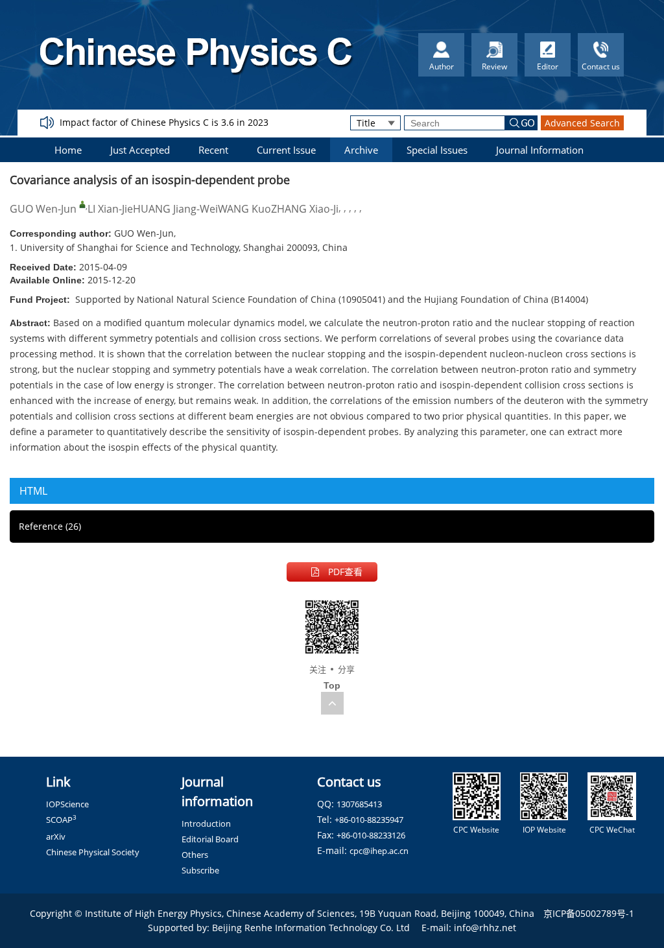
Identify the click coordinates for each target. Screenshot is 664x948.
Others (195, 854)
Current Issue (286, 149)
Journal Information (540, 149)
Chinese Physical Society (92, 852)
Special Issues (437, 149)
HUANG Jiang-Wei (175, 209)
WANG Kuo (244, 209)
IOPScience (67, 804)
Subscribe (200, 870)
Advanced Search (582, 123)
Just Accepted (140, 149)
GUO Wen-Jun (43, 209)
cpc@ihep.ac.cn (379, 851)
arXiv (55, 836)
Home (68, 149)
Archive (361, 149)
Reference (50, 526)
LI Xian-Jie (110, 209)
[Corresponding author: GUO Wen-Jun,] (82, 204)
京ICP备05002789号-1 (588, 913)
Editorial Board (210, 839)
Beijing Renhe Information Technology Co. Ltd (311, 927)
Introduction (206, 823)
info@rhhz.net (485, 927)
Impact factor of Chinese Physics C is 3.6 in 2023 (164, 122)
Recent (213, 149)
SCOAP (61, 819)
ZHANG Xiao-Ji (304, 209)
